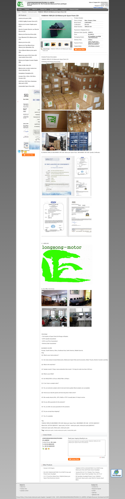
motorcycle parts (32, 12)
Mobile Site (96, 494)
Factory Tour (43, 9)
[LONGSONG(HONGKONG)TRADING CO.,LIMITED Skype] (43, 449)
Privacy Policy (20, 497)
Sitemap (94, 492)
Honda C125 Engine (49, 468)
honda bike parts (71, 430)
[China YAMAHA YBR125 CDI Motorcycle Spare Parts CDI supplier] (56, 29)
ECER (107, 497)
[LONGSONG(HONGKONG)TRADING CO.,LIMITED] (107, 7)
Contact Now (81, 49)
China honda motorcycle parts (33, 497)
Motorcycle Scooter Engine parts (28, 24)
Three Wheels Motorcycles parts (28, 50)
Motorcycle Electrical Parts (26, 34)
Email (106, 5)
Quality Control (54, 9)
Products (27, 9)
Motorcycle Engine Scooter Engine (28, 60)
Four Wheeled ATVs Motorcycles (28, 37)
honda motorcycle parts (60, 430)
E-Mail (94, 490)
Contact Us (64, 9)
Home (20, 9)
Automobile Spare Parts (25, 86)
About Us (34, 9)
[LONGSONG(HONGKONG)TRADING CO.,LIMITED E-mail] (49, 449)
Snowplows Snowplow (25, 73)
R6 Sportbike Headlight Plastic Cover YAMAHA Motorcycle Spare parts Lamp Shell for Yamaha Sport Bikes (90, 478)
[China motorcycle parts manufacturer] (21, 3)
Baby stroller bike (24, 65)
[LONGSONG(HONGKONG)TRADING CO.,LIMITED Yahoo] (46, 449)
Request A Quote (99, 5)
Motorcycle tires (23, 42)
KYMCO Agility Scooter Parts (27, 21)
